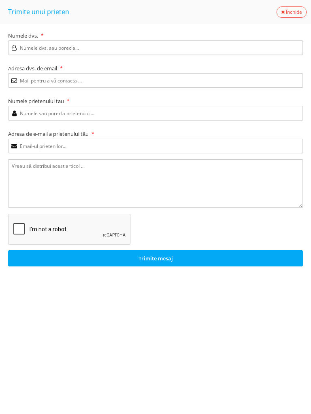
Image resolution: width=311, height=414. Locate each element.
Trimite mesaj (155, 258)
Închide (293, 11)
